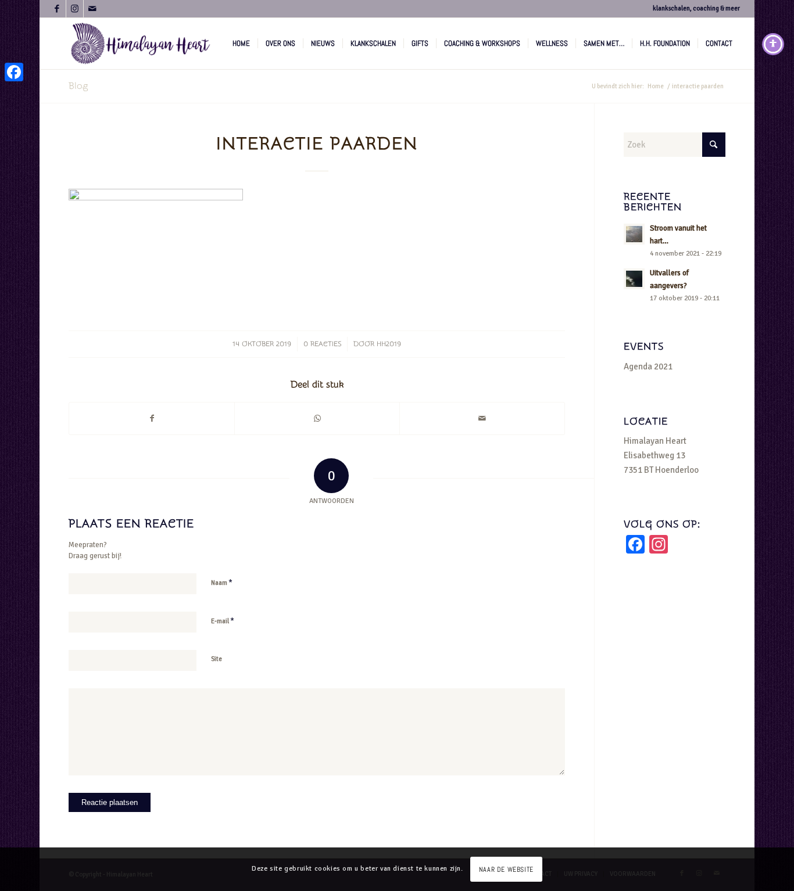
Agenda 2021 (648, 366)
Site (216, 659)
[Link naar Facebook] (57, 8)
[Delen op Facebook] (151, 419)
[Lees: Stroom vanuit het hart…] (634, 234)
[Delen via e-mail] (482, 419)
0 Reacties (322, 344)
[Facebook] (14, 72)
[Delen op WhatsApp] (317, 419)
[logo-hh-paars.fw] (141, 43)
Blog (78, 86)
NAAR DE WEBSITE (506, 869)
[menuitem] (241, 43)
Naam (222, 582)
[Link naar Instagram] (74, 8)
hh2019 (389, 344)
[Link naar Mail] (92, 8)
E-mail (222, 621)
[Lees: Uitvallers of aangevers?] (634, 278)
